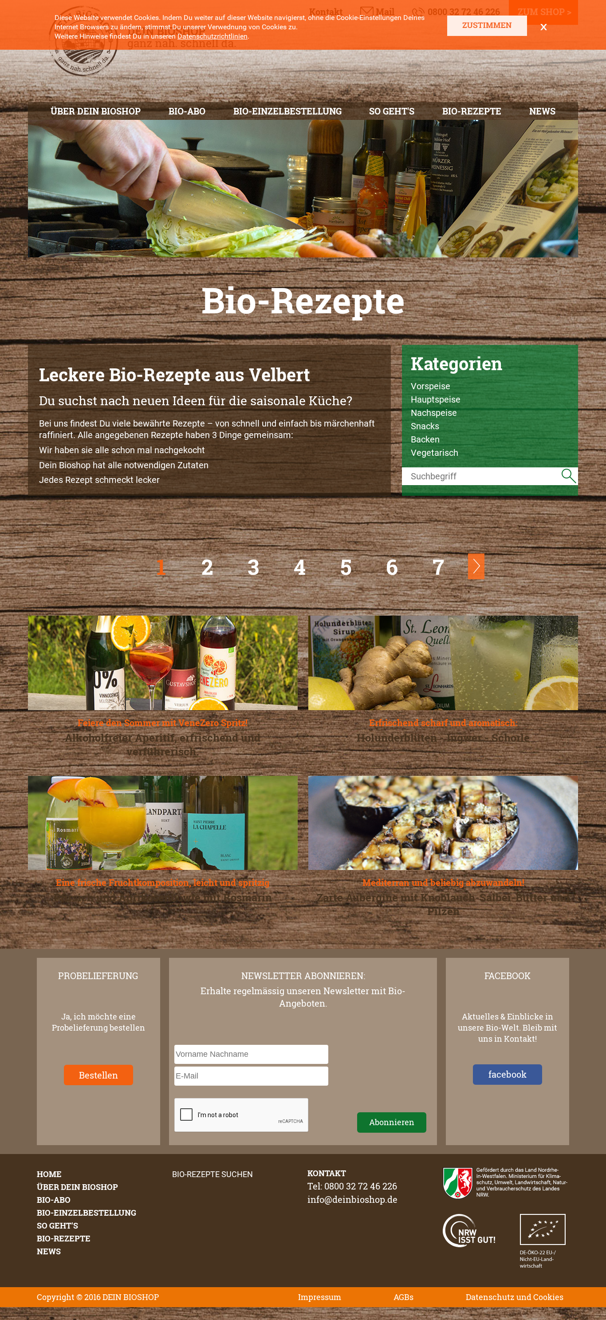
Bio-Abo (187, 111)
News (542, 111)
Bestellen (98, 1075)
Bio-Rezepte (471, 111)
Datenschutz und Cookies (514, 1297)
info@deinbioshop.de (352, 1199)
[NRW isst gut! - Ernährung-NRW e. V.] (469, 1244)
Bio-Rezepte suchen (212, 1174)
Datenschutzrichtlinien (212, 36)
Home (49, 1174)
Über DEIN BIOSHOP (96, 111)
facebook (507, 1074)
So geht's (391, 111)
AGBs (403, 1297)
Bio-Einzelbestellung (287, 111)
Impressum (319, 1297)
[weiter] (476, 576)
